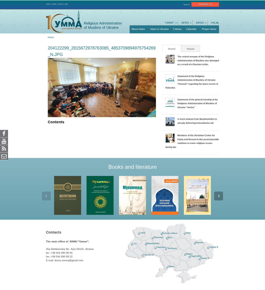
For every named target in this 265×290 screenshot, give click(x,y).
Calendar (191, 29)
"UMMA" (169, 22)
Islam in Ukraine (159, 29)
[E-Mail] (4, 156)
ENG (54, 4)
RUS (61, 4)
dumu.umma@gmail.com (69, 260)
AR (66, 4)
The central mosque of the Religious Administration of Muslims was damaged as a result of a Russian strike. (198, 60)
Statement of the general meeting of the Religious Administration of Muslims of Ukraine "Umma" (197, 103)
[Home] (64, 21)
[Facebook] (4, 133)
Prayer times (209, 29)
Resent (174, 49)
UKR (48, 4)
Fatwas (177, 29)
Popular (191, 49)
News (185, 22)
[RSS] (4, 148)
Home (51, 37)
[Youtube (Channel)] (4, 141)
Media (200, 22)
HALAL (215, 22)
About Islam (138, 29)
